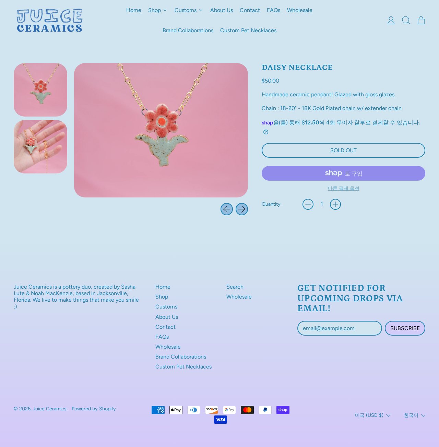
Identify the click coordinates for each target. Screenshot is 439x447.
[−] (307, 204)
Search (235, 286)
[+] (335, 204)
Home (133, 10)
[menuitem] (40, 90)
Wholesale (299, 10)
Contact (250, 10)
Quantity (271, 204)
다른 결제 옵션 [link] (343, 188)
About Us (221, 10)
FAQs (273, 10)
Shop (161, 296)
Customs (166, 306)
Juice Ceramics (50, 409)
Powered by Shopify (94, 409)
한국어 (411, 415)
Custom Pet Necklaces (248, 30)
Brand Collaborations (188, 30)
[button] (406, 20)
